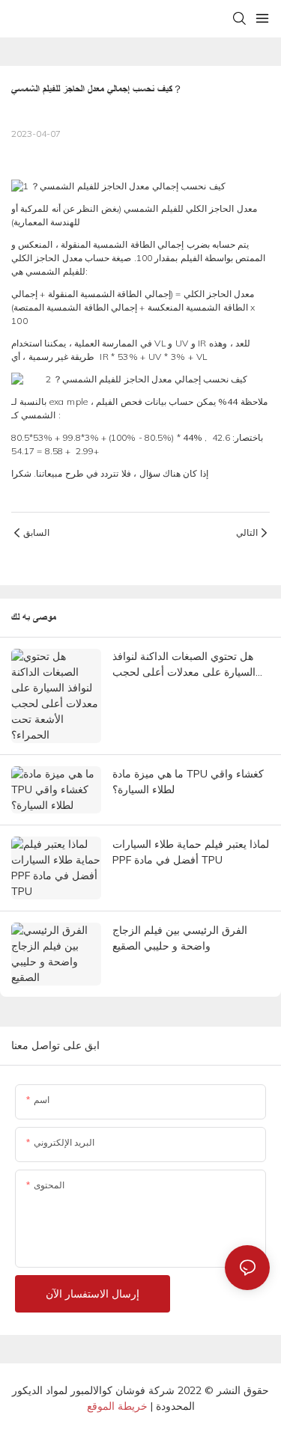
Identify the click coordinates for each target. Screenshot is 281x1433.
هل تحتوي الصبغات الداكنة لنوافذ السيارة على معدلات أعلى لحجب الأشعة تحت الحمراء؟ (184, 665)
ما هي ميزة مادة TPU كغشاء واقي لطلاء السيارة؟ (188, 781)
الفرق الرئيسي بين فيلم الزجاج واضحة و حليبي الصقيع (179, 938)
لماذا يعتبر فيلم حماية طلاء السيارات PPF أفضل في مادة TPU (190, 852)
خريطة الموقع (117, 1406)
